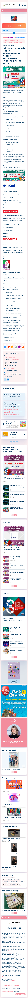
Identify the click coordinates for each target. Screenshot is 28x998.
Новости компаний (15, 359)
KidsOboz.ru (9, 953)
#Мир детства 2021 (5, 881)
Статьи (6, 593)
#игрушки (14, 884)
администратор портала (14, 929)
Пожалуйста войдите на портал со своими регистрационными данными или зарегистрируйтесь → (13, 411)
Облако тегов (7, 875)
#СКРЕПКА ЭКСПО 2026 (10, 365)
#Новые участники (9, 363)
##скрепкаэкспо (13, 362)
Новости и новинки (14, 40)
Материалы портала (10, 778)
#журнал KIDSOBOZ (7, 884)
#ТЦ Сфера (22, 881)
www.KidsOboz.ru (11, 950)
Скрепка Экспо (18, 42)
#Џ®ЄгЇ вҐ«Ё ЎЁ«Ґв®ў (10, 877)
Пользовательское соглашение (10, 976)
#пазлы (18, 884)
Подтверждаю (20, 994)
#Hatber (4, 877)
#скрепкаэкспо (14, 885)
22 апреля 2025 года (10, 357)
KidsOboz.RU (6, 917)
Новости (6, 30)
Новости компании (8, 42)
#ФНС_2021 (5, 883)
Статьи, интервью (9, 826)
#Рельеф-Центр (14, 881)
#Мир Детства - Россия (11, 879)
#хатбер (19, 885)
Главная (6, 40)
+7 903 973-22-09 (14, 928)
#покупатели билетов (7, 885)
